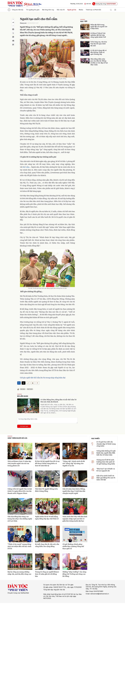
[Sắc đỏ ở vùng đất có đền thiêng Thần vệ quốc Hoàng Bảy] (84, 53)
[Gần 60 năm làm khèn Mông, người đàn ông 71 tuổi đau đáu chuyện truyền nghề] (74, 478)
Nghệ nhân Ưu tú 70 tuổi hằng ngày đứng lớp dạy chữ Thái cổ (47, 518)
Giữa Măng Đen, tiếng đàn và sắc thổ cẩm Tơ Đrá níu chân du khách (58, 401)
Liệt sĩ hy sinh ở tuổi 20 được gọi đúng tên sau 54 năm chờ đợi (105, 478)
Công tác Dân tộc (17, 10)
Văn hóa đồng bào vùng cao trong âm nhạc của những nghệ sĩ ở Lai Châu (20, 519)
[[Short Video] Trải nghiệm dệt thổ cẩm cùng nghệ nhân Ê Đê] (84, 35)
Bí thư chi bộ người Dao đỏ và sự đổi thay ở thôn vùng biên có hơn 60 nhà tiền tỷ (47, 463)
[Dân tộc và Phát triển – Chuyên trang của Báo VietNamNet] (15, 3)
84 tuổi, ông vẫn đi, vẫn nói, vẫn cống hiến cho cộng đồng (47, 545)
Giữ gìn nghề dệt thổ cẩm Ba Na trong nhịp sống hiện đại (42, 378)
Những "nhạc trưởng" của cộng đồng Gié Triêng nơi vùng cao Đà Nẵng (74, 574)
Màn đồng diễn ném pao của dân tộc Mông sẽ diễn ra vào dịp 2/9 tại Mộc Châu (99, 62)
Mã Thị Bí (29, 389)
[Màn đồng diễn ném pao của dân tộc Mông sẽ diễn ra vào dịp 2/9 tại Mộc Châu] (84, 61)
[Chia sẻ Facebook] (13, 29)
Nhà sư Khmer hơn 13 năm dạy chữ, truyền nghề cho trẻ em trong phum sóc (19, 463)
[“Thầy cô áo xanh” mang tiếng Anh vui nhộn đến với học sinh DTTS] (20, 534)
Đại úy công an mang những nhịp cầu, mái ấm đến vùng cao (19, 573)
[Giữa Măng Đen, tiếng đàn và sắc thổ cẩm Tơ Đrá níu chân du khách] (28, 405)
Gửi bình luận (24, 426)
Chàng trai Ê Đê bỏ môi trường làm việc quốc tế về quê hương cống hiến (105, 462)
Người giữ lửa (71, 10)
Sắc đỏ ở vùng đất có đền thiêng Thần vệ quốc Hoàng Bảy (98, 52)
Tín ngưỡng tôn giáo (32, 10)
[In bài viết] (13, 40)
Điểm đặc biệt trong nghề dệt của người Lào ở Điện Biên (98, 26)
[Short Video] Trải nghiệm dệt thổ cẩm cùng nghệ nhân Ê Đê (98, 35)
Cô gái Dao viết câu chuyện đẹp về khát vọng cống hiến (106, 444)
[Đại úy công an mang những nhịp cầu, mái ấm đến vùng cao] (20, 561)
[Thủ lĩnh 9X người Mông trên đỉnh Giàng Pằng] (47, 478)
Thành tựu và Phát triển (93, 10)
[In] (33, 383)
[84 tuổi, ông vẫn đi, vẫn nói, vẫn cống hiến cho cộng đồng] (47, 534)
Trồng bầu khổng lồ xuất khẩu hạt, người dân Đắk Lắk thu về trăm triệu (105, 453)
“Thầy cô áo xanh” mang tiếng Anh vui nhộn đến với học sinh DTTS (19, 546)
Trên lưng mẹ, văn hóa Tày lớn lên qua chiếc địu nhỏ (98, 44)
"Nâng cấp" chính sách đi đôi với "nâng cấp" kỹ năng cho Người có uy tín (73, 463)
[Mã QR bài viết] (13, 44)
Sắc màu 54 (61, 10)
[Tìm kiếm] (111, 10)
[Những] (74, 561)
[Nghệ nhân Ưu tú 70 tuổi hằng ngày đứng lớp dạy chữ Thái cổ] (47, 506)
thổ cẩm (26, 167)
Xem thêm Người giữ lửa (17, 438)
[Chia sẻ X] (23, 383)
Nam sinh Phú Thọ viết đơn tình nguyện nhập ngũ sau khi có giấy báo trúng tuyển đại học (74, 519)
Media (81, 10)
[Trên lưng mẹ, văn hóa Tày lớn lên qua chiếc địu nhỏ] (84, 44)
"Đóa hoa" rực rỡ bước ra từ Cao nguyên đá (105, 470)
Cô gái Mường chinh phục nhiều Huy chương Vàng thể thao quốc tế (73, 546)
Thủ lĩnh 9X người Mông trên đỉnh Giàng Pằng (46, 490)
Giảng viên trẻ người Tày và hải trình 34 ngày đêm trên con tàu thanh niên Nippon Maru (20, 491)
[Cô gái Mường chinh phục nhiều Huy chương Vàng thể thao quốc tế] (74, 534)
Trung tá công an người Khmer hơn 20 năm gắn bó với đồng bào (47, 574)
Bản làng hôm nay (48, 10)
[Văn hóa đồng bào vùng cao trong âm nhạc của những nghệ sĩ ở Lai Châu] (20, 506)
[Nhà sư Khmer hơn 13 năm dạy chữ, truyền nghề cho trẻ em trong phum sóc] (20, 451)
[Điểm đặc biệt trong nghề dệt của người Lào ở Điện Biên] (84, 27)
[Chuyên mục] (115, 10)
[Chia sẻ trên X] (13, 33)
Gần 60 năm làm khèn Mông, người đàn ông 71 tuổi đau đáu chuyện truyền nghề (73, 491)
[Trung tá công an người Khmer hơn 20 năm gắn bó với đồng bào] (47, 561)
